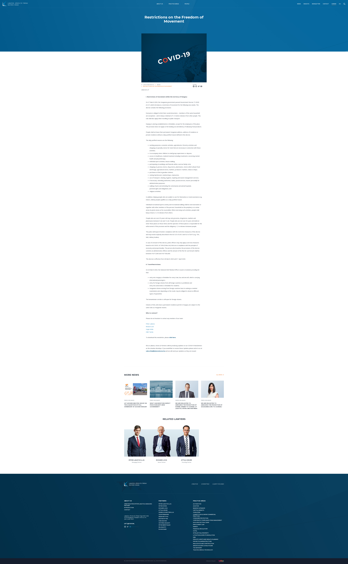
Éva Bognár (162, 529)
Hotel (195, 531)
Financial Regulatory (200, 528)
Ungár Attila (149, 329)
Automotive (197, 504)
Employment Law (198, 524)
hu (340, 4)
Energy (195, 526)
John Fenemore (164, 514)
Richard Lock (150, 326)
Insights (306, 4)
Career (334, 4)
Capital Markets (198, 510)
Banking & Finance (199, 508)
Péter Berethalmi (164, 525)
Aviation (196, 506)
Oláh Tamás (149, 332)
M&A (194, 537)
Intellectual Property (201, 533)
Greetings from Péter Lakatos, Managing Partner (138, 504)
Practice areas (174, 4)
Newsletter (316, 4)
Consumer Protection (200, 518)
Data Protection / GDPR (201, 522)
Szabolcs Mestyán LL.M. (166, 512)
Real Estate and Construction (203, 543)
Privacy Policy (211, 561)
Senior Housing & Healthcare (203, 545)
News (299, 4)
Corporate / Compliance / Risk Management (207, 520)
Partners (162, 501)
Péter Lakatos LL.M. (165, 504)
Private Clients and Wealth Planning (205, 539)
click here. (172, 337)
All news (219, 374)
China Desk (196, 512)
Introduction (129, 507)
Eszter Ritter (163, 518)
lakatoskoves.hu (148, 84)
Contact (326, 4)
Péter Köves (163, 506)
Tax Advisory (197, 547)
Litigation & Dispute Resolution (204, 535)
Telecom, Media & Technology (203, 550)
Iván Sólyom (163, 521)
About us (160, 4)
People (187, 4)
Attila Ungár (163, 510)
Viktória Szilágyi (164, 523)
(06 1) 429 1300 (129, 519)
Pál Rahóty (162, 527)
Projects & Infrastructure (202, 541)
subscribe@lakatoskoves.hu (155, 351)
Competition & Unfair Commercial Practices (204, 515)
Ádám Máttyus (163, 516)
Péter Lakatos (150, 324)
